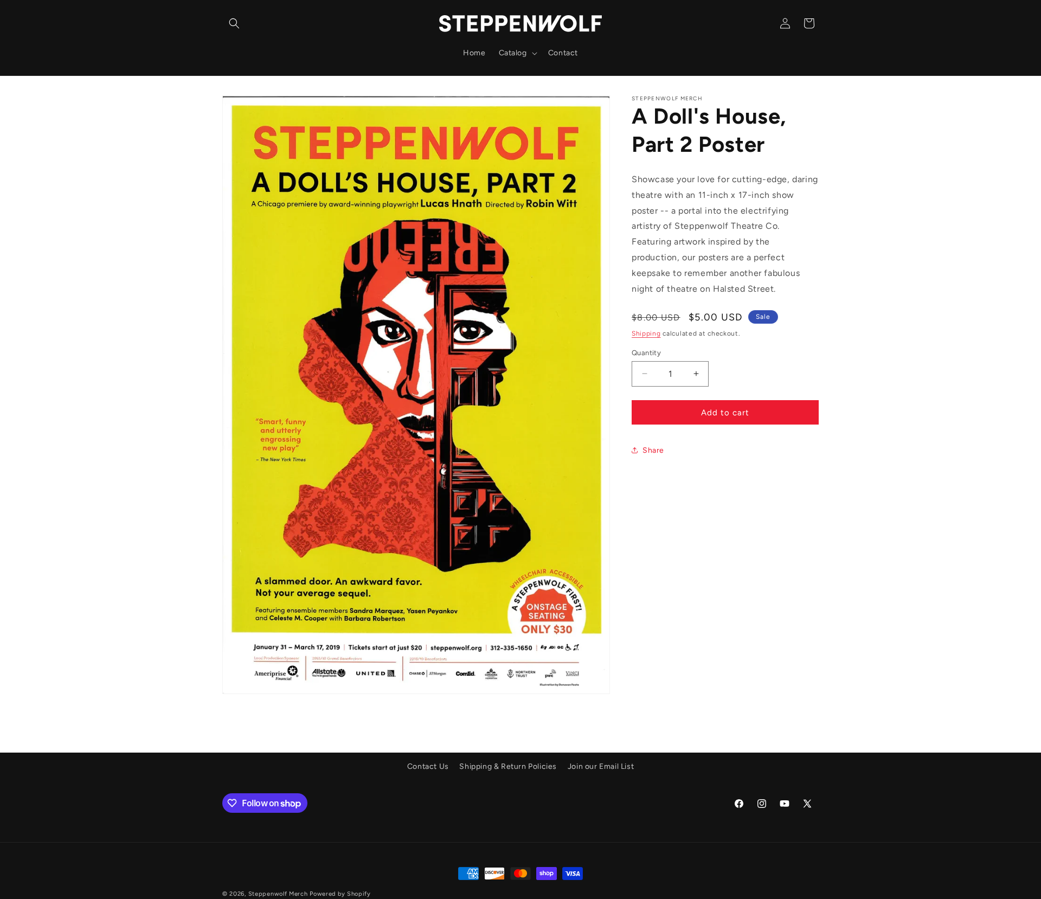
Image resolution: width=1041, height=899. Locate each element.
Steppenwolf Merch (279, 893)
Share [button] (653, 449)
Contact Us (428, 766)
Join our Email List (601, 766)
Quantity (646, 352)
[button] (234, 23)
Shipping (646, 333)
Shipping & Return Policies (508, 766)
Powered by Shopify (340, 893)
